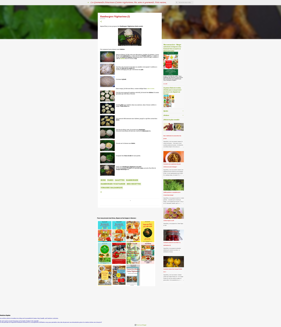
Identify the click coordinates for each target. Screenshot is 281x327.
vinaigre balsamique (112, 188)
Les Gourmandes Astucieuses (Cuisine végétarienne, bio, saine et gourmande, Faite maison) (128, 2)
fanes (110, 180)
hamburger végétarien (113, 184)
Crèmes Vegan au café (168, 220)
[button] (101, 22)
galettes (119, 180)
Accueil (165, 83)
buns (103, 180)
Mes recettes (134, 184)
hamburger (132, 180)
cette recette (150, 88)
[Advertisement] (105, 212)
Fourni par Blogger (141, 325)
